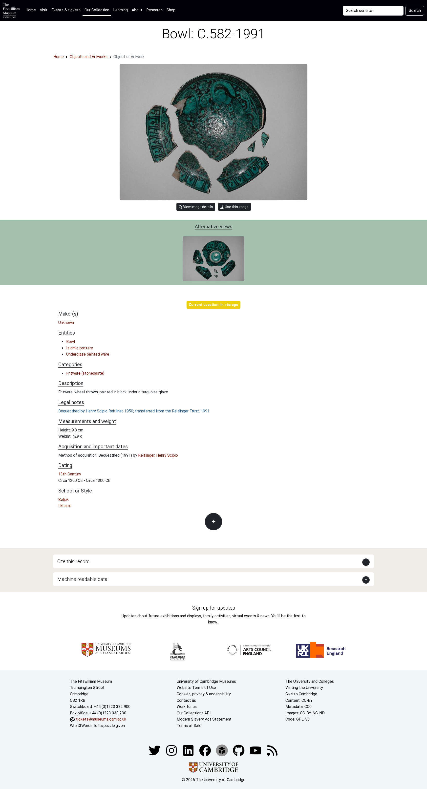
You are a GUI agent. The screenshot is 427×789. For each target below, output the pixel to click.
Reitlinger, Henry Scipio (158, 455)
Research (154, 10)
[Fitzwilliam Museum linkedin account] (205, 750)
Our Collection (97, 10)
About (137, 10)
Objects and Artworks (88, 56)
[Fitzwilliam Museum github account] (239, 750)
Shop (171, 10)
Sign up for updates (213, 608)
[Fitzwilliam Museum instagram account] (172, 750)
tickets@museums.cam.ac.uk (101, 719)
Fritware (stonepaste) (85, 373)
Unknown (66, 322)
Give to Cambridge (301, 694)
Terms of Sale (189, 725)
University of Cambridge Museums (206, 681)
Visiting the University (304, 687)
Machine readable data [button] (82, 579)
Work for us (187, 706)
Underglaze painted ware (87, 354)
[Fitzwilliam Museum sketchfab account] (222, 750)
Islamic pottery (79, 348)
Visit (43, 10)
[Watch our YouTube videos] (256, 750)
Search (415, 10)
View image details (197, 207)
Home (31, 9)
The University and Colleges (309, 681)
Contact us (186, 700)
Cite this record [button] (73, 561)
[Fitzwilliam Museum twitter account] (155, 750)
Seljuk (63, 499)
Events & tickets (66, 10)
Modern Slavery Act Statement (204, 719)
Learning (120, 10)
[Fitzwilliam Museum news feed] (272, 750)
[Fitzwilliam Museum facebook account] (188, 750)
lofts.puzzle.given (109, 725)
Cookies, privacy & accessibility (204, 694)
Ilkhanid (64, 505)
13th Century (69, 474)
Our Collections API (194, 713)
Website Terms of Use (196, 687)
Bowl (70, 341)
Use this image (236, 207)
